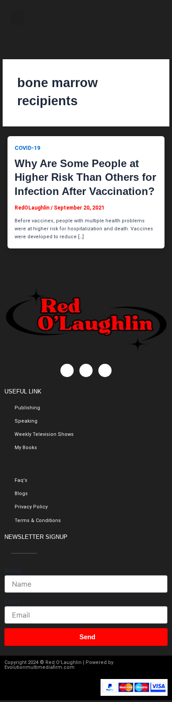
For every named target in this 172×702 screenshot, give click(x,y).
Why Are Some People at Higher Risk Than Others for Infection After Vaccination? (85, 177)
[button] (17, 18)
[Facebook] (67, 370)
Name (12, 570)
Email (12, 601)
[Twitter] (86, 370)
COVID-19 (27, 148)
